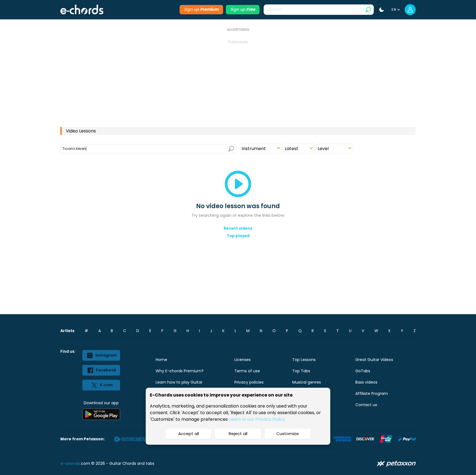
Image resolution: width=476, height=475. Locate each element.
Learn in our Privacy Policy (257, 419)
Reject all (238, 433)
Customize (287, 433)
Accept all (188, 433)
